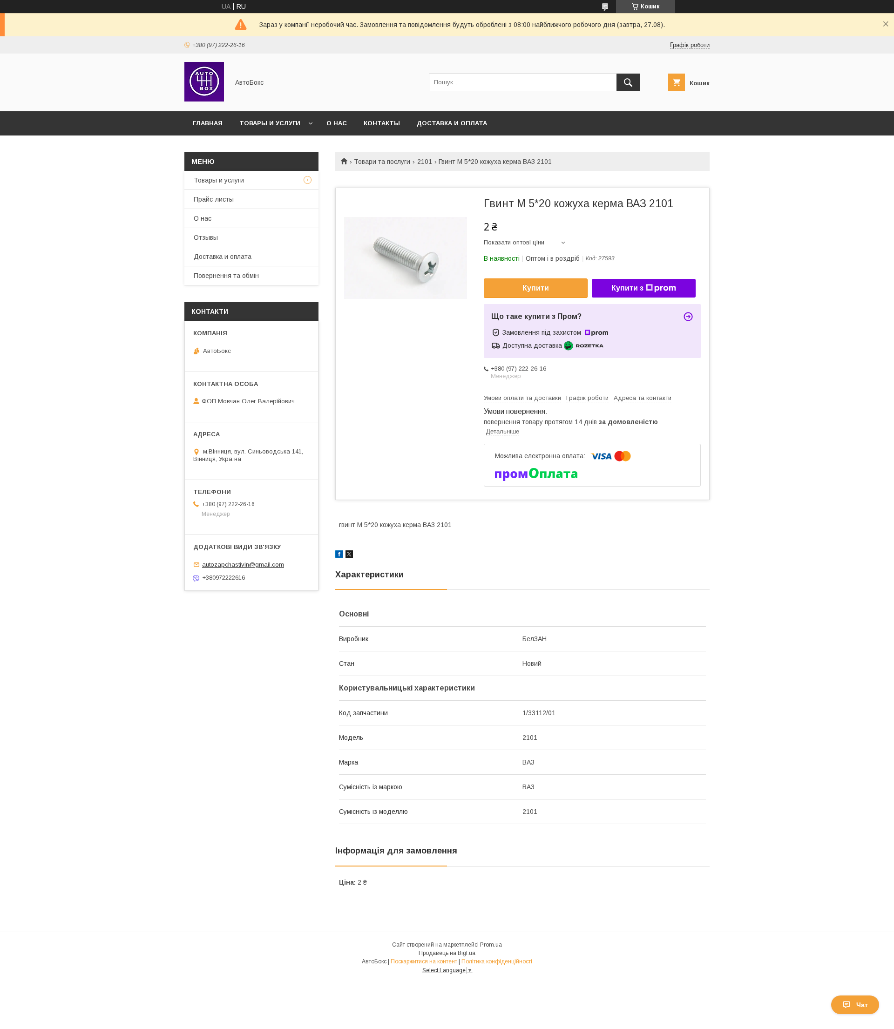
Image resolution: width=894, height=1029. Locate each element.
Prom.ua (491, 944)
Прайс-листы (214, 199)
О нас (336, 123)
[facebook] (339, 555)
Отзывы (206, 237)
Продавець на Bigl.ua (447, 953)
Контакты (382, 123)
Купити (535, 288)
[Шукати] (628, 82)
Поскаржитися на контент (424, 961)
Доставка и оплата (452, 123)
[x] (349, 555)
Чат (862, 1005)
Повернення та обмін (226, 275)
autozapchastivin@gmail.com (243, 564)
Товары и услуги (269, 123)
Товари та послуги (382, 161)
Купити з (627, 288)
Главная (208, 123)
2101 (424, 161)
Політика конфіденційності (496, 961)
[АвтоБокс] (204, 99)
